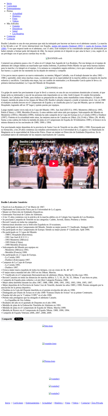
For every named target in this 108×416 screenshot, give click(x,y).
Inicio (9, 3)
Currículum (18, 403)
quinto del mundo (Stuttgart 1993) (67, 46)
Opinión (16, 26)
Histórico (16, 16)
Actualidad (17, 13)
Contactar (11, 36)
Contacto (11, 39)
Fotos (14, 18)
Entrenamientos (14, 8)
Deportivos (17, 28)
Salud (14, 31)
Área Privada (97, 403)
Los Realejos (18, 33)
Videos (15, 21)
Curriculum (12, 6)
